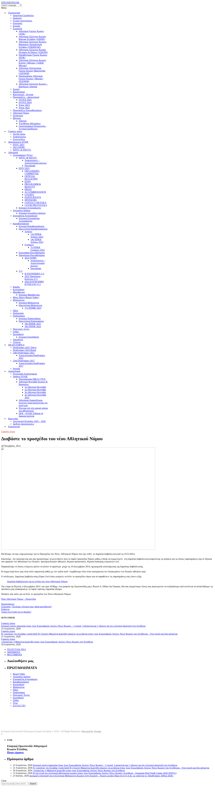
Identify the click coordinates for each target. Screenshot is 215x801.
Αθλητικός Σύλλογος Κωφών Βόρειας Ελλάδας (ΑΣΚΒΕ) (32, 37)
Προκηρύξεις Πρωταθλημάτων (27, 110)
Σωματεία (17, 28)
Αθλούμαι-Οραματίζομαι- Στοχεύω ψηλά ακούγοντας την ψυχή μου (33, 403)
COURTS (29, 194)
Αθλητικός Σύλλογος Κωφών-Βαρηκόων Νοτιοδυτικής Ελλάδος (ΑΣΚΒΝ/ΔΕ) (33, 44)
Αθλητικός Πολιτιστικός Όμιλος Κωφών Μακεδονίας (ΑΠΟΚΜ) (32, 71)
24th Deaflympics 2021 (24, 353)
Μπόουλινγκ (19, 300)
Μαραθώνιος (19, 292)
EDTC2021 (24, 168)
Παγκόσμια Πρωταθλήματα (32, 255)
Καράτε (16, 287)
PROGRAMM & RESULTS (33, 185)
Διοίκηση (17, 18)
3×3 (20, 271)
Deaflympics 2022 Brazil (24, 350)
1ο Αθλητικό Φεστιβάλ (35, 387)
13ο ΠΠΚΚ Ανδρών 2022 (36, 235)
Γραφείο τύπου (15, 131)
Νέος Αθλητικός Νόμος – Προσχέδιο (18, 599)
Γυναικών (29, 244)
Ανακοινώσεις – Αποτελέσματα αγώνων (36, 161)
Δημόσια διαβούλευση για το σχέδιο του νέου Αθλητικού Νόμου (37, 581)
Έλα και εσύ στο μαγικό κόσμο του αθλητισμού (33, 409)
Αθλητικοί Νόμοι (21, 113)
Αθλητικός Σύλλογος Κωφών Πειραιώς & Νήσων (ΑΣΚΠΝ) (33, 51)
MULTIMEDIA (14, 654)
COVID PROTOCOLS (36, 205)
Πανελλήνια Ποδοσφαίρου (31, 321)
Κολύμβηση (18, 289)
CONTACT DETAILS (35, 202)
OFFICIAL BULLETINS (31, 177)
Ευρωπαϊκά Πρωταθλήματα (32, 252)
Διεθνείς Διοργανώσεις (23, 424)
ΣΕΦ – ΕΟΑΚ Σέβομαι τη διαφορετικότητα (31, 414)
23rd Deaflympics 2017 (24, 360)
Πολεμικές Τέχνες (21, 695)
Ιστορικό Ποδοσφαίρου (30, 318)
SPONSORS (31, 200)
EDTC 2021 (18, 144)
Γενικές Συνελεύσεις (22, 20)
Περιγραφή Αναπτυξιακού (25, 374)
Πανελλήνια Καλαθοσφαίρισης (33, 229)
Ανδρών (28, 231)
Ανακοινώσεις (19, 136)
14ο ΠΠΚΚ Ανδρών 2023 (36, 240)
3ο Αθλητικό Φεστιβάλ (35, 392)
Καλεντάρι (13, 418)
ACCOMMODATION (35, 192)
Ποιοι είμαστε (15, 752)
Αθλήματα (13, 152)
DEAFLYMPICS (16, 345)
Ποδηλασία (18, 313)
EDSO (28, 181)
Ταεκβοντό (18, 339)
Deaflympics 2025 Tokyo (24, 347)
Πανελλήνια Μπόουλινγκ (30, 305)
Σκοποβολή (18, 334)
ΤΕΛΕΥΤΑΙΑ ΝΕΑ (16, 649)
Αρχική (10, 710)
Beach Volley (19, 674)
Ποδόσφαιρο (19, 316)
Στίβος (16, 331)
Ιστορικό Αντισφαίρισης (30, 208)
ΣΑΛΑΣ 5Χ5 (19, 705)
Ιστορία (16, 26)
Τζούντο (17, 342)
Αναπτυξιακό (14, 371)
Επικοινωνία (14, 426)
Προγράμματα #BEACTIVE (32, 379)
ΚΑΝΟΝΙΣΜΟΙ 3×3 (34, 273)
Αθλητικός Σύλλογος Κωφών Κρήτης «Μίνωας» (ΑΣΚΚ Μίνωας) (32, 63)
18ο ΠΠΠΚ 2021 (33, 324)
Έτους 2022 (24, 107)
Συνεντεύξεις (19, 139)
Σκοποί (16, 89)
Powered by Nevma (91, 731)
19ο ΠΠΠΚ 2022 (33, 326)
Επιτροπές (17, 23)
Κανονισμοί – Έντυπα (23, 94)
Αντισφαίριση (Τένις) (22, 155)
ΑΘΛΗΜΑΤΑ (13, 652)
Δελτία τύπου (19, 134)
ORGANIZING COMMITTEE (32, 172)
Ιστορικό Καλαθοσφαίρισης (31, 226)
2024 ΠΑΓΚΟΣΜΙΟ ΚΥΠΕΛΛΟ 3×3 (34, 282)
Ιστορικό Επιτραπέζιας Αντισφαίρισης (29, 219)
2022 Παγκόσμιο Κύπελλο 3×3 (33, 277)
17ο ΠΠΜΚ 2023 (33, 308)
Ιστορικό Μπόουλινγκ (29, 302)
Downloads (30, 165)
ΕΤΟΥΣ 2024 (25, 102)
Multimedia (12, 724)
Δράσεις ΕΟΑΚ (20, 376)
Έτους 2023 (24, 105)
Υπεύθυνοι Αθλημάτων (30, 123)
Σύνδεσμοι (18, 115)
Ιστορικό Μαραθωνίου (29, 295)
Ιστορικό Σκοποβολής (29, 337)
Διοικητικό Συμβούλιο (23, 15)
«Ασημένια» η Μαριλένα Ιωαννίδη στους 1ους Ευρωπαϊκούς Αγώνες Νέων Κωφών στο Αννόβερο (47, 642)
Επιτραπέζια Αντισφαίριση (25, 215)
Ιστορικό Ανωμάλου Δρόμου (32, 213)
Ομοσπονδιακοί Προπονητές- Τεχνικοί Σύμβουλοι (32, 127)
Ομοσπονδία (14, 13)
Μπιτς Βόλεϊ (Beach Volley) (26, 297)
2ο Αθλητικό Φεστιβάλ (35, 389)
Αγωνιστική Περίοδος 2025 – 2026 (29, 421)
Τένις (15, 703)
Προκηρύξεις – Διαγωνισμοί (26, 97)
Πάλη (15, 310)
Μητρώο (17, 118)
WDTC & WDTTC (22, 150)
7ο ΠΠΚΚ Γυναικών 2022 (37, 248)
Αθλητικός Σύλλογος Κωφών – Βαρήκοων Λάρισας (33, 85)
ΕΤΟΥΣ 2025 (25, 100)
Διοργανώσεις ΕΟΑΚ (18, 142)
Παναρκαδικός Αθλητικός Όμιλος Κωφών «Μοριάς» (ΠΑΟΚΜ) (31, 79)
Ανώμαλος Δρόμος (21, 210)
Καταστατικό (19, 92)
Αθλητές (23, 121)
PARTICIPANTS (33, 197)
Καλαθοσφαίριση (21, 223)
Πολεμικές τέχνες (21, 329)
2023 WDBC (19, 147)
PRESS (28, 189)
